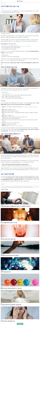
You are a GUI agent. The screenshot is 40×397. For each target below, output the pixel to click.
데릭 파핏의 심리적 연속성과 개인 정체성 (10, 255)
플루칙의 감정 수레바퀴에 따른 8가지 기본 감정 (11, 288)
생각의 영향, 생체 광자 (6, 271)
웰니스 (2, 221)
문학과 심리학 (2, 254)
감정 (1, 287)
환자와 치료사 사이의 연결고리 (24, 46)
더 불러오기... (20, 323)
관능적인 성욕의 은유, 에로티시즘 (8, 239)
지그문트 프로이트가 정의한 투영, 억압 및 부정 (11, 304)
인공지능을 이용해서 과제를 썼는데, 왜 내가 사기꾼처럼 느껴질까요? (16, 206)
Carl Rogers (7, 51)
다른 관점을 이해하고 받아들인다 (16, 125)
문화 (1, 303)
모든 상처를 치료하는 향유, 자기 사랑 (9, 222)
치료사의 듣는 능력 (5, 93)
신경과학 (2, 205)
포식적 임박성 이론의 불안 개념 (7, 321)
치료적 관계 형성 (7, 60)
